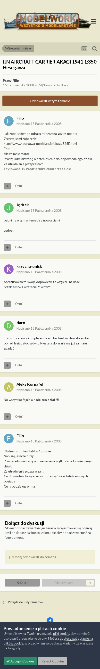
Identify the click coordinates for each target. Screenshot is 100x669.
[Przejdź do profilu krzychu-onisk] (9, 269)
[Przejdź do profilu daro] (9, 326)
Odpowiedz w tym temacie (50, 101)
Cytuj (19, 186)
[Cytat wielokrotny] (7, 186)
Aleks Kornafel (30, 384)
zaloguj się (48, 533)
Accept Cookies (22, 661)
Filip (15, 80)
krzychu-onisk (29, 266)
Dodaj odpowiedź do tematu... (35, 557)
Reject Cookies (53, 661)
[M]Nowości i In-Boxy (53, 85)
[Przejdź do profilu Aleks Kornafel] (9, 387)
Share (23, 583)
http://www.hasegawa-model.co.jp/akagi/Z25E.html (40, 144)
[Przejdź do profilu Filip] (9, 121)
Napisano (39, 124)
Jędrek (23, 204)
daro (21, 322)
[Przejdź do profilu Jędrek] (9, 208)
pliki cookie (61, 634)
